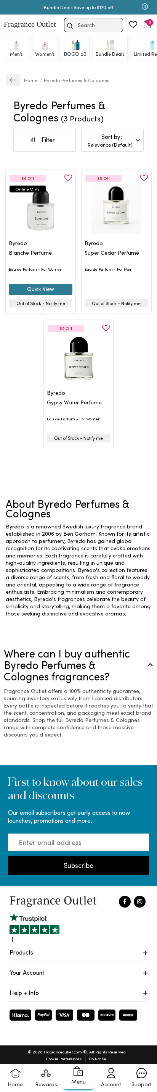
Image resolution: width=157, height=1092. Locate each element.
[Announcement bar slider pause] (145, 7)
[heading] (40, 256)
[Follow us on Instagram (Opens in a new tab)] (140, 902)
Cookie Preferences (64, 1058)
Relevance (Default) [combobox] (110, 144)
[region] (78, 570)
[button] (147, 24)
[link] (13, 80)
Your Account (27, 972)
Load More (89, 470)
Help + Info (24, 993)
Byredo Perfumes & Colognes (76, 80)
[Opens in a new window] (34, 927)
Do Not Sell (99, 1058)
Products (21, 952)
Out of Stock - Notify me (40, 303)
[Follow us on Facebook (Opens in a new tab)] (125, 902)
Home (31, 80)
